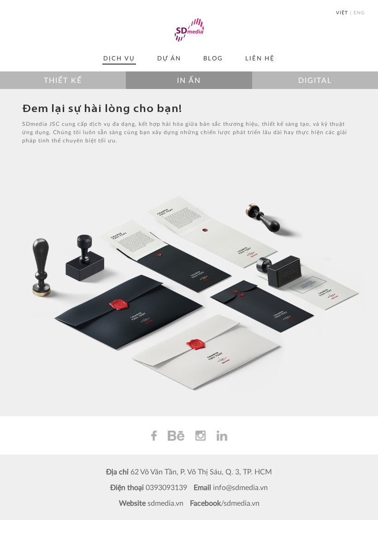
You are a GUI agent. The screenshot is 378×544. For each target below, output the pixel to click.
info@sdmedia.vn (240, 487)
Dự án (169, 58)
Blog (213, 58)
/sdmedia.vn (240, 502)
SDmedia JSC (189, 29)
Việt (342, 12)
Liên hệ (260, 58)
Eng (359, 12)
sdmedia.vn (165, 502)
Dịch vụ (119, 58)
